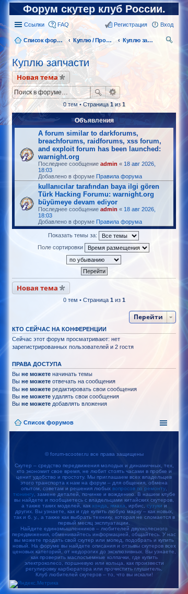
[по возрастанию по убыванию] (94, 259)
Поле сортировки (61, 247)
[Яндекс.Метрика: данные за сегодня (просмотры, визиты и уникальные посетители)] (33, 584)
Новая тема (37, 77)
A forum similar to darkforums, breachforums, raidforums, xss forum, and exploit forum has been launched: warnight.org (99, 145)
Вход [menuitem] (166, 24)
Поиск (98, 92)
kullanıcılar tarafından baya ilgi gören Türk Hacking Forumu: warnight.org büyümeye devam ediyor (98, 194)
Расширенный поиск (113, 92)
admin (109, 164)
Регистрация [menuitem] (130, 24)
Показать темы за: (73, 235)
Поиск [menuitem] (170, 41)
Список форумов (49, 422)
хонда (99, 505)
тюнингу (23, 494)
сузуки (154, 505)
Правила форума (119, 176)
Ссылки (34, 24)
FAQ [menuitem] (63, 24)
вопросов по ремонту (139, 488)
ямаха (117, 505)
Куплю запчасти (50, 62)
